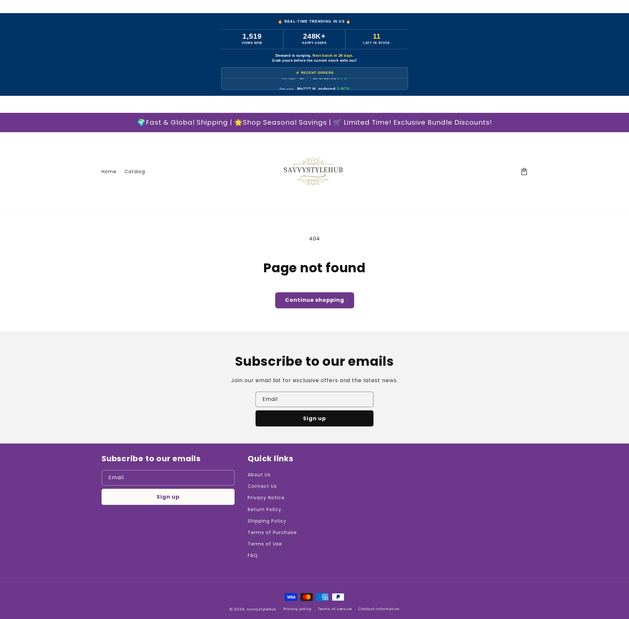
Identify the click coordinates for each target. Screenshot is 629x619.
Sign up (314, 418)
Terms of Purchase (272, 532)
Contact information (379, 608)
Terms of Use (265, 544)
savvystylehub (261, 609)
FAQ (253, 555)
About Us (259, 474)
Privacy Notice (266, 497)
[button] (524, 171)
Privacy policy (297, 608)
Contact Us (262, 486)
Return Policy (264, 509)
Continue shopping (314, 300)
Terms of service (335, 608)
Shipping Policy (267, 521)
